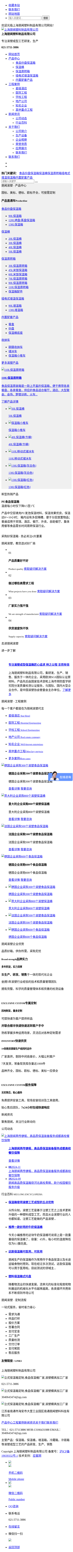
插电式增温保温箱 (27, 75)
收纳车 (5, 339)
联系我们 (14, 9)
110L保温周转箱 (19, 287)
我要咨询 (26, 788)
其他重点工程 (24, 109)
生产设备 (21, 135)
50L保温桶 (15, 251)
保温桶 (20, 67)
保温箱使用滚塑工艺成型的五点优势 (31, 1202)
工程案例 (14, 84)
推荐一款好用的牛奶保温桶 (26, 1227)
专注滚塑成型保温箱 (39, 664)
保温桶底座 (16, 332)
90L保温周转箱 (18, 282)
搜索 (45, 18)
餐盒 (11, 324)
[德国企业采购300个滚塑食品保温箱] (24, 765)
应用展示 (21, 148)
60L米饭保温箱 (18, 274)
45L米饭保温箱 (18, 270)
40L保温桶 (15, 247)
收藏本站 (14, 5)
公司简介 (21, 131)
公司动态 (21, 118)
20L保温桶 (15, 238)
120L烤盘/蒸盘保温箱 (22, 220)
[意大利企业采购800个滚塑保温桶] (23, 795)
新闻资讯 (14, 114)
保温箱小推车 (17, 355)
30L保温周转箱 (18, 265)
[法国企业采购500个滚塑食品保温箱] (24, 826)
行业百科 (21, 122)
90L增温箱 (15, 305)
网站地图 (14, 13)
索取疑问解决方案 (35, 568)
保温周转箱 (23, 71)
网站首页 (14, 54)
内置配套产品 (24, 79)
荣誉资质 (21, 144)
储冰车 (13, 351)
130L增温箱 (16, 310)
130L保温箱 (16, 224)
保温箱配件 (16, 291)
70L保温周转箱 (18, 278)
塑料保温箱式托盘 (20, 1276)
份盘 (11, 328)
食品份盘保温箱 (25, 62)
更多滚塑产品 (9, 362)
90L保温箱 (15, 215)
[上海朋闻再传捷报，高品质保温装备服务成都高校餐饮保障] (36, 1140)
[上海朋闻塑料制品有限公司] (19, 29)
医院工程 (21, 92)
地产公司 (21, 101)
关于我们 (14, 126)
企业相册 (21, 139)
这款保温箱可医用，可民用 (26, 1251)
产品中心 (14, 58)
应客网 (37, 1455)
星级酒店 (21, 88)
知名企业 (21, 105)
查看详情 (14, 788)
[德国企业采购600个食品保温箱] (22, 856)
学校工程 (21, 97)
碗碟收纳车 (16, 347)
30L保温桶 (15, 243)
